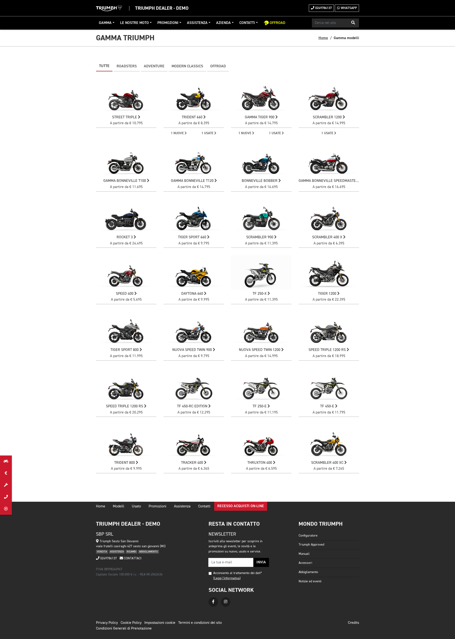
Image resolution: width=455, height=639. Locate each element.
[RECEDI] (6, 509)
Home (323, 38)
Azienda (223, 23)
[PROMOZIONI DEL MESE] (6, 473)
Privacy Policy (107, 623)
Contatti (247, 23)
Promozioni (167, 23)
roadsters (127, 66)
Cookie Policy (131, 623)
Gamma (105, 23)
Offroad (218, 66)
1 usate (207, 133)
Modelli (118, 506)
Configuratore (308, 535)
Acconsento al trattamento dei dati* (237, 573)
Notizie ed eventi (310, 581)
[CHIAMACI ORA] (6, 497)
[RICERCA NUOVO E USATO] (6, 461)
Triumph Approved (311, 544)
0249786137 (323, 8)
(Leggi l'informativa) (227, 578)
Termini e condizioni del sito (200, 623)
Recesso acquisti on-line (240, 506)
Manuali (304, 554)
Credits (353, 623)
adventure (154, 66)
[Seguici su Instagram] (225, 602)
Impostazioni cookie (159, 623)
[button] (353, 23)
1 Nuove (178, 133)
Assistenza (197, 23)
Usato (136, 506)
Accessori (305, 563)
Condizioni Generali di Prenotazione (124, 628)
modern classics (187, 66)
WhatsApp (348, 8)
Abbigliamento (308, 572)
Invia (261, 562)
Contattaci (132, 558)
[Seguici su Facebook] (213, 602)
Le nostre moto (134, 23)
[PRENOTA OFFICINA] (6, 485)
